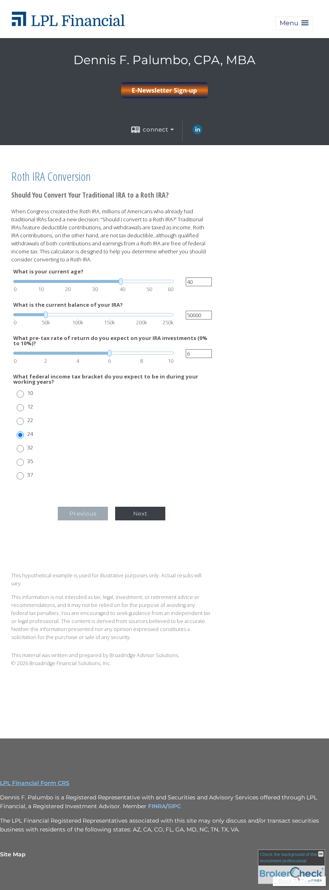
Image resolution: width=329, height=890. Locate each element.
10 (30, 393)
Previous (83, 513)
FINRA (157, 806)
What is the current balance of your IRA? (68, 304)
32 (30, 447)
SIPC (174, 806)
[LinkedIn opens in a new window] (197, 132)
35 (30, 461)
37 (30, 474)
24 (30, 434)
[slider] (93, 281)
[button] (294, 23)
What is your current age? (48, 271)
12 (30, 406)
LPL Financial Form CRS (34, 783)
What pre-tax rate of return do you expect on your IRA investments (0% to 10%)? (110, 341)
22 (30, 420)
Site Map (13, 854)
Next (140, 513)
